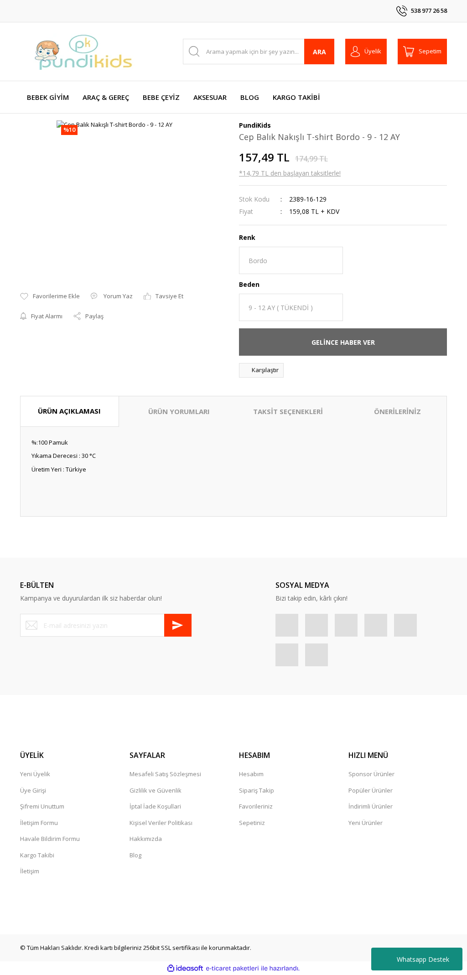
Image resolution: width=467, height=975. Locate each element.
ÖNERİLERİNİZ (397, 411)
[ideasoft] (185, 968)
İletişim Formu (39, 823)
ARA (319, 51)
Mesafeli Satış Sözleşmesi (165, 774)
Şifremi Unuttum (42, 806)
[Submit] (178, 625)
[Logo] (84, 51)
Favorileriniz (256, 806)
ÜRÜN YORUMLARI (179, 411)
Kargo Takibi (37, 855)
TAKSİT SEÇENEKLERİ (288, 411)
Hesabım (251, 774)
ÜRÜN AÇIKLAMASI (69, 410)
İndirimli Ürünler (370, 806)
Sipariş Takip (256, 790)
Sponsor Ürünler (371, 774)
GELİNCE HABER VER (343, 342)
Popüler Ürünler (370, 790)
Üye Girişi (33, 790)
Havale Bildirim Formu (50, 839)
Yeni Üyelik (35, 774)
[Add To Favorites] (50, 296)
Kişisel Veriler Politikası (161, 823)
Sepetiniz (252, 823)
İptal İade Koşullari (155, 806)
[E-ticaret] (232, 968)
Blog (135, 855)
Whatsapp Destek (423, 959)
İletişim (29, 871)
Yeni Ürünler (365, 823)
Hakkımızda (146, 839)
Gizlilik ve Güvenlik (156, 790)
